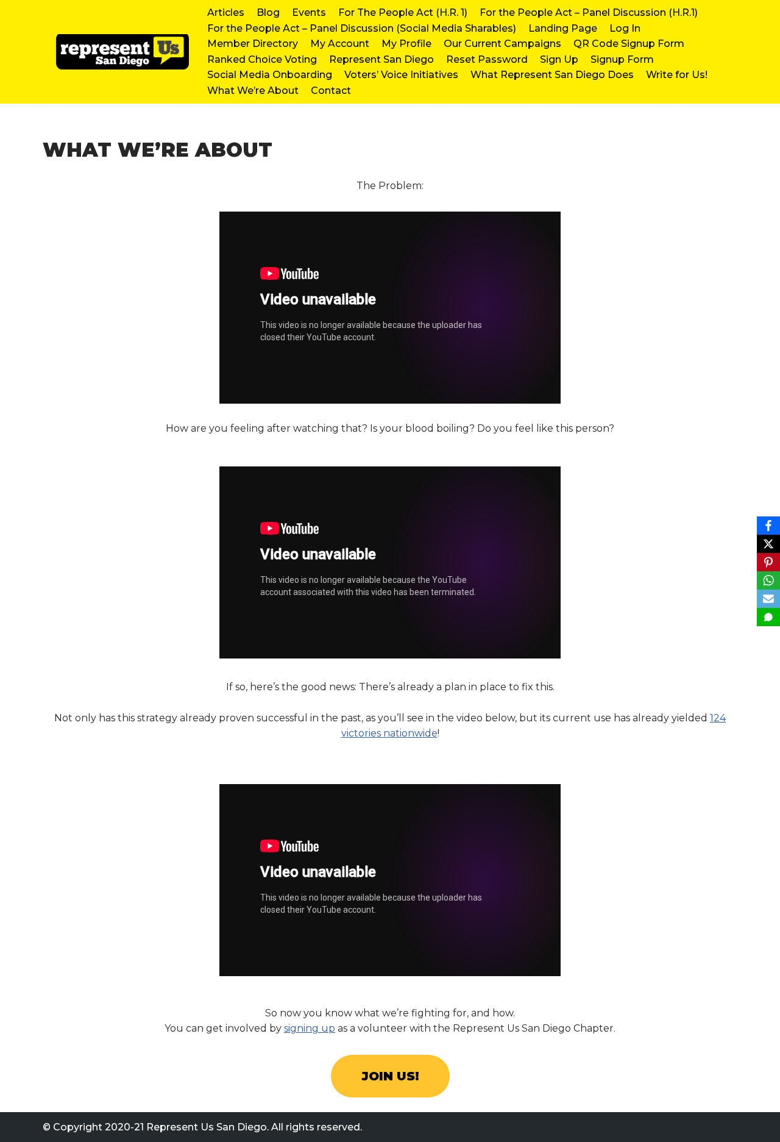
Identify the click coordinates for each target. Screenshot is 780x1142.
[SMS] (768, 617)
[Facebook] (768, 525)
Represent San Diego (381, 59)
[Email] (768, 599)
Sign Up (559, 59)
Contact (331, 90)
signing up (309, 1028)
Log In (624, 28)
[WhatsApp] (768, 580)
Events (309, 12)
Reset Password (487, 59)
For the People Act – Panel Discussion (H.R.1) (589, 12)
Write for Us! (676, 74)
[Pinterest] (768, 562)
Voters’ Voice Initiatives (401, 74)
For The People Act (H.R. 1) (402, 12)
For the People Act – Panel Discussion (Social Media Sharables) (361, 28)
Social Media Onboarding (269, 74)
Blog (268, 12)
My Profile (406, 43)
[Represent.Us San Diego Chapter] (116, 52)
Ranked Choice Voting (262, 59)
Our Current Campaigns (502, 43)
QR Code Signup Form (628, 43)
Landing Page (562, 28)
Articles (225, 12)
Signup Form (622, 59)
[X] (768, 544)
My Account (339, 43)
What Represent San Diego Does (552, 74)
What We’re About (253, 90)
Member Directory (252, 43)
